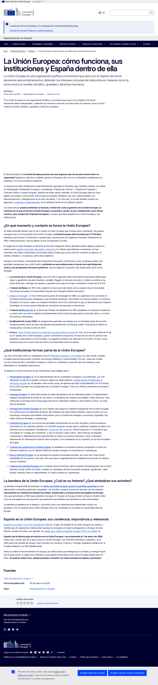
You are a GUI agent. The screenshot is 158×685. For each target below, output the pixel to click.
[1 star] (18, 602)
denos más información (48, 603)
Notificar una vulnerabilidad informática (20, 657)
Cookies (72, 657)
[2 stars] (19, 602)
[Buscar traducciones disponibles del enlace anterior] (42, 202)
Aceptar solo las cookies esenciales (127, 673)
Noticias (32, 51)
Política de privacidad (89, 657)
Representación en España (42, 589)
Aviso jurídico (107, 657)
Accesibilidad (121, 657)
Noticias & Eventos (67, 44)
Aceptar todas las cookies (92, 673)
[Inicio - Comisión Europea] (22, 11)
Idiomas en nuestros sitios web (53, 657)
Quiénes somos (19, 44)
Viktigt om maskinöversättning (40, 30)
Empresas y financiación (92, 44)
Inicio (6, 44)
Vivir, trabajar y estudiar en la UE (122, 44)
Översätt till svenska (18, 30)
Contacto (147, 44)
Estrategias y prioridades (42, 44)
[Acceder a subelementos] (28, 44)
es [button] (103, 12)
